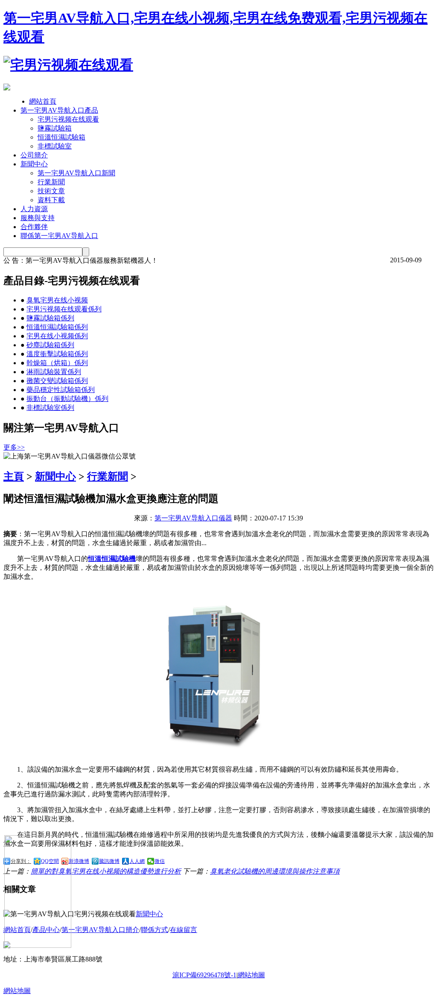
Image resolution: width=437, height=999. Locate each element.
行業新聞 (51, 182)
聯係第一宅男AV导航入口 (59, 235)
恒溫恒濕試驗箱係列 (57, 327)
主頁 (13, 476)
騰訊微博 (109, 861)
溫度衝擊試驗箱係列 (57, 353)
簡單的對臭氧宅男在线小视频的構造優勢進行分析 (106, 871)
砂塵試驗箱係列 (50, 344)
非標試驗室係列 (50, 407)
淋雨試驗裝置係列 (53, 371)
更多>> (14, 447)
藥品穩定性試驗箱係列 (60, 389)
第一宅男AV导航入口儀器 (193, 518)
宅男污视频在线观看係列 (64, 309)
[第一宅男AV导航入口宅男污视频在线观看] (68, 65)
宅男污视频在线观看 (68, 119)
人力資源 (34, 208)
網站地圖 (251, 975)
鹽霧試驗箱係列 (50, 318)
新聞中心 (34, 164)
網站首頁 (42, 101)
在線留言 (183, 929)
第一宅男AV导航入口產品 (59, 110)
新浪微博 (79, 861)
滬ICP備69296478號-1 (204, 975)
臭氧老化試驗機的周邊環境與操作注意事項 (275, 871)
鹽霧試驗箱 (55, 128)
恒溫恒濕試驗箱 (61, 137)
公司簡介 (34, 155)
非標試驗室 (55, 146)
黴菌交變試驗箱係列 (57, 380)
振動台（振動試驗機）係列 (67, 398)
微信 (159, 861)
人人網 (137, 861)
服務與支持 (37, 217)
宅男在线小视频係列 (57, 336)
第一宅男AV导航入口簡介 (100, 929)
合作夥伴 (34, 226)
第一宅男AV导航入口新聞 (76, 173)
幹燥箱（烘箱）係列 (57, 362)
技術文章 (51, 191)
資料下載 (51, 199)
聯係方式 (154, 929)
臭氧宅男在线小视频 (57, 300)
